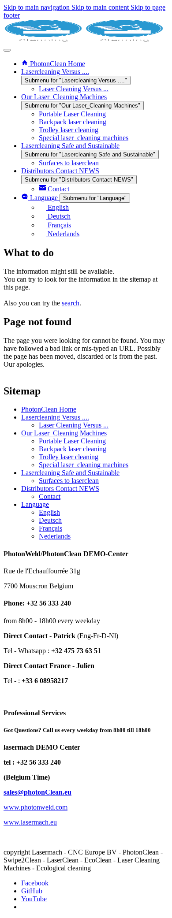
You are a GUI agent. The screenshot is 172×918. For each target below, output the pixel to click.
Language (35, 504)
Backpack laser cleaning (72, 449)
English (49, 512)
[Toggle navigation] (7, 50)
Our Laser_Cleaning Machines (64, 433)
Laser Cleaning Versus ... (73, 425)
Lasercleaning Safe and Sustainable (70, 472)
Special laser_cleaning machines (83, 464)
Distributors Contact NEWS (60, 488)
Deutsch (50, 520)
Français (50, 528)
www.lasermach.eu (30, 822)
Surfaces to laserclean (69, 480)
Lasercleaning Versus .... (55, 417)
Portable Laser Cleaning (72, 441)
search (70, 303)
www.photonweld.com (35, 807)
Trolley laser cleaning (68, 457)
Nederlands (55, 536)
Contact (49, 496)
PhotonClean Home (48, 409)
